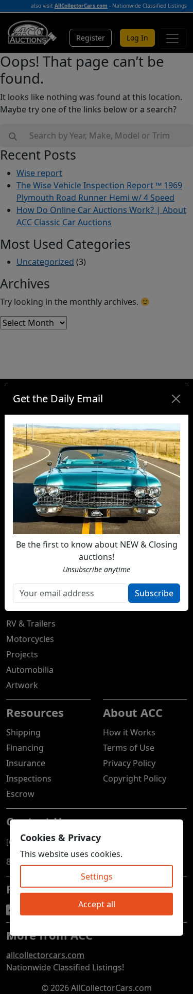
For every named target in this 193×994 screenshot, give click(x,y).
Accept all (96, 904)
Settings (97, 876)
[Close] (176, 399)
